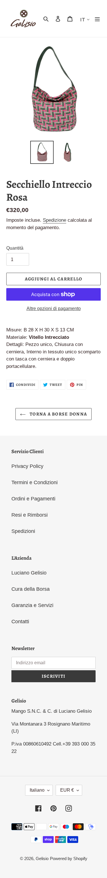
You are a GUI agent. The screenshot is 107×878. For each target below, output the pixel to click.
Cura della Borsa (30, 589)
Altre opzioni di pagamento (54, 308)
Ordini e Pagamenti (33, 499)
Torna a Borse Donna (58, 414)
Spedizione (54, 220)
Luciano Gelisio (29, 573)
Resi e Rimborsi (29, 515)
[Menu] (97, 18)
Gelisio (42, 858)
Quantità (14, 248)
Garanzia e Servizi (32, 605)
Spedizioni (23, 531)
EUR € (67, 790)
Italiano (37, 790)
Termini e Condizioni (34, 482)
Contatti (20, 621)
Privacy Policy (27, 466)
